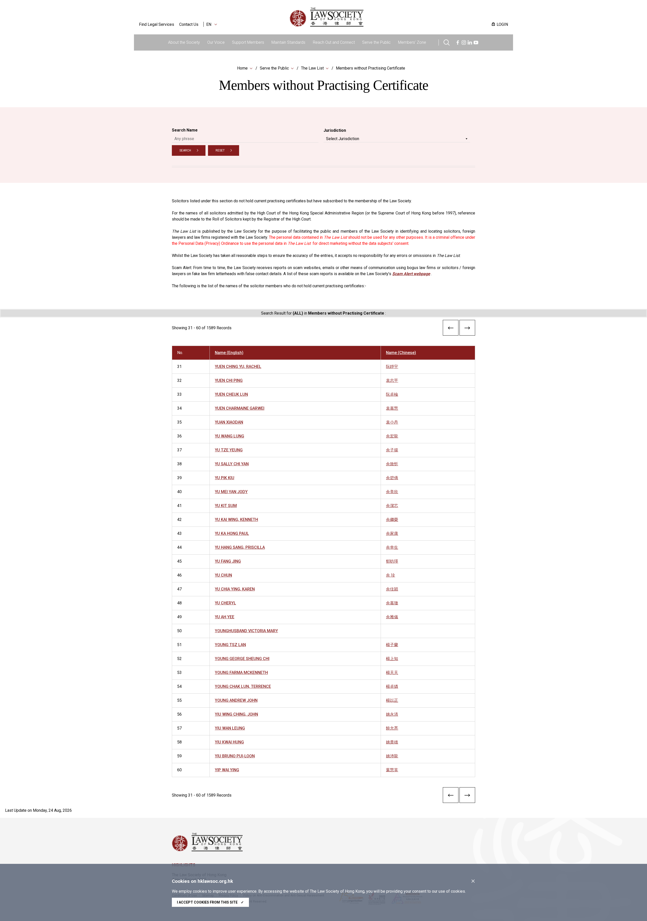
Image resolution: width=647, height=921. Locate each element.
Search (185, 150)
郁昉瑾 (392, 561)
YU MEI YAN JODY (231, 491)
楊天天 (392, 672)
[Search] (447, 41)
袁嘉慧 (392, 408)
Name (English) (229, 352)
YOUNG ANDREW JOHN (236, 700)
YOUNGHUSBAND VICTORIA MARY (246, 630)
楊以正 (392, 700)
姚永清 (392, 714)
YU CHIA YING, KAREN (235, 589)
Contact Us (188, 24)
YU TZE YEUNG (229, 450)
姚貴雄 (392, 742)
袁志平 (392, 380)
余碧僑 (392, 477)
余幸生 (392, 547)
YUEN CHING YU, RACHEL (238, 366)
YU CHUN (223, 575)
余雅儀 (392, 617)
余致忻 (392, 464)
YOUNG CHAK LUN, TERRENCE (243, 686)
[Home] (353, 17)
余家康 (392, 533)
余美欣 (392, 491)
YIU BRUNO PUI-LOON (235, 756)
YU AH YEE (224, 617)
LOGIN (502, 24)
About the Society (184, 42)
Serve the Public (376, 42)
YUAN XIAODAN (229, 422)
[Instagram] (464, 41)
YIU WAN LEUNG (230, 728)
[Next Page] (467, 328)
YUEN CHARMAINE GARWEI (239, 408)
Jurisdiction (335, 130)
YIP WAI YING (227, 770)
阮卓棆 (392, 394)
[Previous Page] (450, 328)
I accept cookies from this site (210, 902)
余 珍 (390, 575)
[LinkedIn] (470, 41)
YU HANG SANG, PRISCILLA (240, 547)
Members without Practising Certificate (370, 68)
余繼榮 (392, 519)
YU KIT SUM (226, 505)
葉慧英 (392, 770)
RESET (220, 150)
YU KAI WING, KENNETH (236, 519)
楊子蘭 (392, 644)
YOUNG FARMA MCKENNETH (241, 672)
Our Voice (216, 42)
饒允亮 (392, 728)
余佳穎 (392, 589)
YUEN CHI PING (229, 380)
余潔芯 (392, 505)
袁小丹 (392, 422)
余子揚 (392, 450)
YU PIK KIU (224, 477)
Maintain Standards (288, 42)
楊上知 (392, 658)
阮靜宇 (392, 366)
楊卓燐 (392, 686)
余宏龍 (392, 436)
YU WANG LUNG (229, 436)
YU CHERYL (225, 603)
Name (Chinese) (401, 352)
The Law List (312, 68)
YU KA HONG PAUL (232, 533)
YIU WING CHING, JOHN (236, 714)
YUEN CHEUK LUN (231, 394)
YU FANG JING (228, 561)
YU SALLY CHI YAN (232, 464)
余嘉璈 (392, 603)
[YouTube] (476, 41)
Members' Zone (412, 42)
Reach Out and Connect (334, 42)
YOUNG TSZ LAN (230, 644)
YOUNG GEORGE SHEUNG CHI (242, 658)
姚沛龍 (392, 756)
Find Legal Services (156, 24)
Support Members (248, 42)
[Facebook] (458, 41)
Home (242, 68)
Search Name (185, 130)
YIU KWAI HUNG (229, 742)
